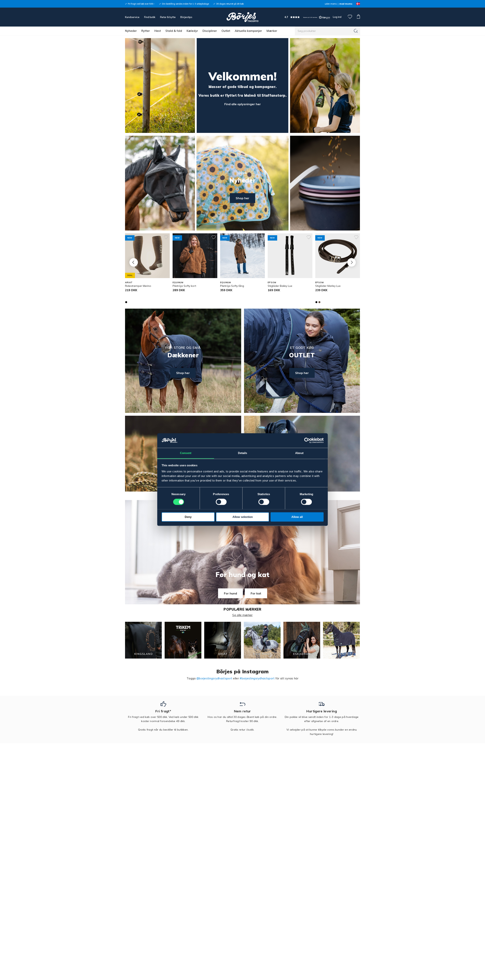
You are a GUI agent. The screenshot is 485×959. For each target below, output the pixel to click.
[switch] (221, 502)
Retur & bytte (168, 17)
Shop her (242, 198)
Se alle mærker (242, 615)
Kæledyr (192, 31)
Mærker (272, 31)
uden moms (331, 3)
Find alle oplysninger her (242, 104)
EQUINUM (178, 282)
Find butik (149, 17)
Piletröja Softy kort (184, 286)
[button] (307, 17)
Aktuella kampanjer (248, 31)
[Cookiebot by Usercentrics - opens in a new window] (307, 440)
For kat (256, 593)
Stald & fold (173, 31)
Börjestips (186, 17)
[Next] (351, 262)
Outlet (225, 31)
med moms (345, 3)
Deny (188, 516)
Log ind (337, 16)
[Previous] (133, 262)
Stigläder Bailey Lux (280, 286)
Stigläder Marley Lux (327, 286)
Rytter (145, 31)
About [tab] (299, 453)
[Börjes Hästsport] (242, 17)
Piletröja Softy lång (232, 286)
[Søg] (355, 31)
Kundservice (132, 17)
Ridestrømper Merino (138, 286)
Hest (157, 31)
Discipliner (210, 31)
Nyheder (131, 31)
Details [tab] (242, 453)
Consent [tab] (185, 453)
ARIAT (128, 282)
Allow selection (242, 516)
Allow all (297, 516)
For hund (230, 593)
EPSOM (272, 282)
